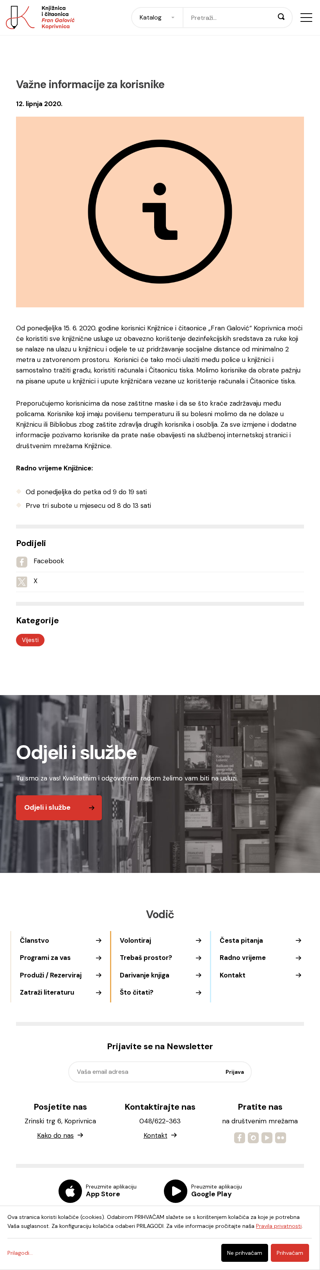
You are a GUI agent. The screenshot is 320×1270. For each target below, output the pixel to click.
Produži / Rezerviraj (51, 975)
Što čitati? (136, 992)
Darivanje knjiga (144, 975)
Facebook (49, 561)
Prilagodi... (20, 1252)
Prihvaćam (290, 1252)
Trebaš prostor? (146, 957)
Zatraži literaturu (47, 992)
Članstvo (34, 940)
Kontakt (232, 975)
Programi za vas (45, 957)
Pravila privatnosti (279, 1225)
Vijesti (30, 640)
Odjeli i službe (47, 807)
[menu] (306, 17)
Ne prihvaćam (244, 1252)
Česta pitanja (241, 940)
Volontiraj (135, 940)
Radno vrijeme (243, 957)
